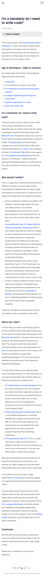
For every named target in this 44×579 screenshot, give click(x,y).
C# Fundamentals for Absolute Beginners (21, 385)
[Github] (25, 569)
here (3, 350)
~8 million (25, 149)
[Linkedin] (22, 569)
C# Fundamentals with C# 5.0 (17, 439)
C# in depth (16, 478)
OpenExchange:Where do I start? (18, 102)
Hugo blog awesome (33, 573)
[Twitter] (18, 569)
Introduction (10, 82)
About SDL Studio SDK (14, 106)
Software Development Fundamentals (20, 412)
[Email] (14, 569)
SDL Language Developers (12, 504)
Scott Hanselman (15, 142)
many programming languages (16, 155)
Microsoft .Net (7, 136)
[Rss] (29, 569)
